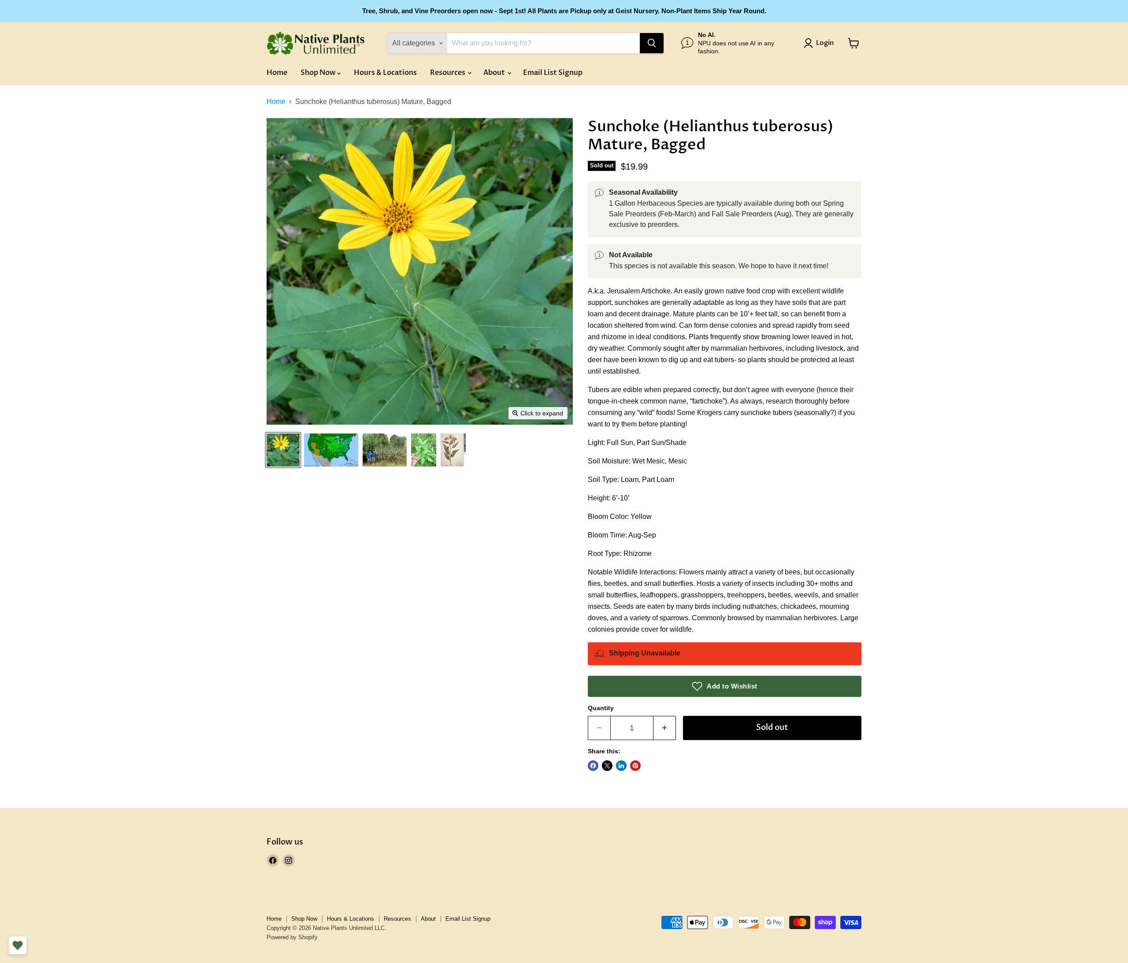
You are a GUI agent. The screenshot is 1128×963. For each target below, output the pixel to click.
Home (277, 73)
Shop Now (319, 73)
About (494, 73)
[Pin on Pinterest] (635, 765)
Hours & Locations (385, 73)
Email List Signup (553, 73)
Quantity (601, 707)
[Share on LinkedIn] (621, 765)
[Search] (652, 43)
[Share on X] (607, 765)
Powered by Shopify (292, 937)
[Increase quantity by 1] (664, 728)
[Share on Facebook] (593, 765)
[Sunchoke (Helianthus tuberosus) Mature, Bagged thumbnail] (283, 450)
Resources (448, 73)
